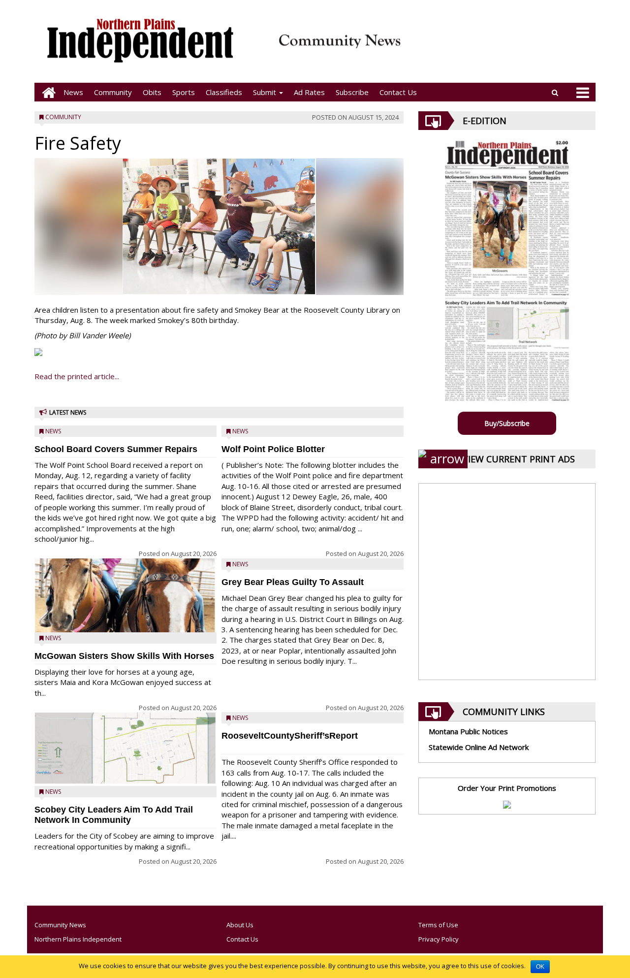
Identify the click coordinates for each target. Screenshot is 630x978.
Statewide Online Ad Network (479, 747)
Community (113, 92)
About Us (239, 924)
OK (540, 966)
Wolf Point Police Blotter (273, 449)
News (73, 92)
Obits (152, 92)
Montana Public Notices (468, 731)
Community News (60, 924)
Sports (183, 92)
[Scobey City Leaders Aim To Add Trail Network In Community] (125, 748)
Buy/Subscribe (507, 423)
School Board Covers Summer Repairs (115, 449)
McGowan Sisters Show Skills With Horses (124, 656)
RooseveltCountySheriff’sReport (289, 736)
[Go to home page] (46, 92)
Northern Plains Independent (78, 939)
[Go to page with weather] (502, 47)
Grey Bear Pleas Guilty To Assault (292, 582)
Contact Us (398, 92)
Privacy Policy (438, 939)
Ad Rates (309, 92)
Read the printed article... (76, 376)
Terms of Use (438, 924)
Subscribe (352, 92)
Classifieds (224, 92)
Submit (265, 92)
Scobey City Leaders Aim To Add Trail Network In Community (113, 815)
